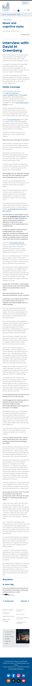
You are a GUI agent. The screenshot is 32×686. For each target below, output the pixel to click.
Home (4, 14)
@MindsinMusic (10, 595)
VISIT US (26, 646)
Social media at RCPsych (16, 669)
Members (6, 613)
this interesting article (13, 119)
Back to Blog (7, 19)
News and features (11, 14)
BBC (7, 93)
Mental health (8, 610)
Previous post (9, 601)
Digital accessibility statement (22, 618)
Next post (24, 601)
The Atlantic (23, 95)
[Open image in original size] (6, 6)
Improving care (8, 616)
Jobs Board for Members (21, 622)
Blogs (19, 14)
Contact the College (20, 610)
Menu (25, 10)
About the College (6, 620)
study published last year (17, 242)
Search (18, 11)
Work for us (20, 614)
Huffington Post (12, 95)
